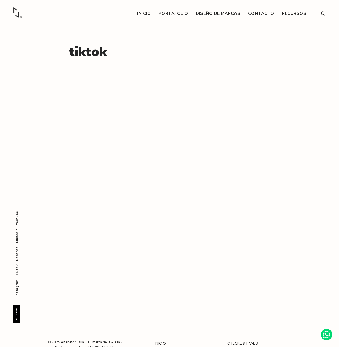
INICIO (144, 13)
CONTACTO (261, 13)
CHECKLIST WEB (242, 343)
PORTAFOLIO (173, 13)
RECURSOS (294, 13)
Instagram (17, 287)
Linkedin (17, 236)
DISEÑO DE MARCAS (218, 13)
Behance (17, 253)
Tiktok (17, 270)
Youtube (17, 218)
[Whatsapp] (326, 334)
